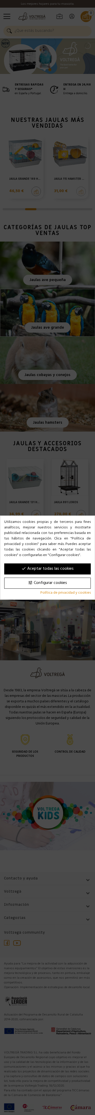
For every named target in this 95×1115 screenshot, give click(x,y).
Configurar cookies (47, 583)
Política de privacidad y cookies (65, 593)
